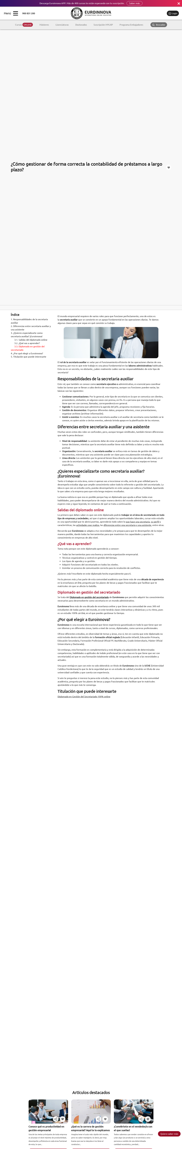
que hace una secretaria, (138, 521)
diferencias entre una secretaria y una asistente (127, 525)
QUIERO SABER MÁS (169, 1134)
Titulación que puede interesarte (28, 357)
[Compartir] (56, 1119)
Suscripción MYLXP (103, 24)
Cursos (23, 24)
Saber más (134, 3)
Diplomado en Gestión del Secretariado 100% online (84, 696)
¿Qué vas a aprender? (27, 343)
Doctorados (81, 24)
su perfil (155, 521)
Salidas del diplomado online (30, 339)
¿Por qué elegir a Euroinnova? (27, 353)
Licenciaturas (62, 24)
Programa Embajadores (131, 24)
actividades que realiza (87, 525)
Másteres (44, 24)
